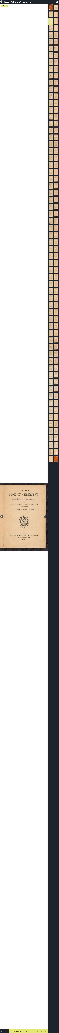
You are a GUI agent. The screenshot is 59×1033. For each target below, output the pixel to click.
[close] (57, 2)
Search (5, 6)
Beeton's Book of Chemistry (17, 2)
